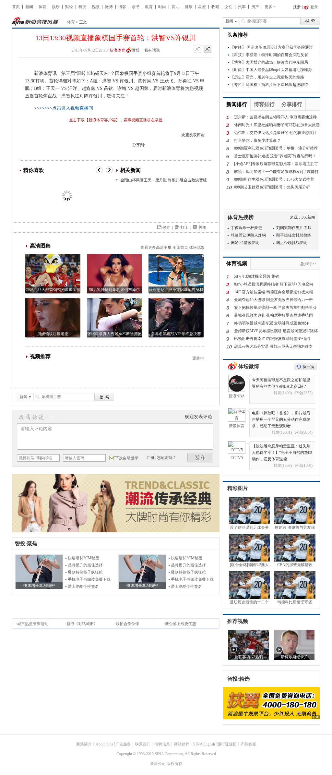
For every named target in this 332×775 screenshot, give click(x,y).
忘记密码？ (166, 457)
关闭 (202, 227)
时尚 (162, 7)
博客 (122, 7)
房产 (255, 7)
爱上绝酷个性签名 (83, 586)
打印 (184, 227)
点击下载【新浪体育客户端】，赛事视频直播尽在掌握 (115, 120)
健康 (189, 7)
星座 (202, 7)
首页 (16, 7)
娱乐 (56, 7)
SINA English (204, 744)
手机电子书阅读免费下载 (89, 579)
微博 (109, 7)
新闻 (29, 7)
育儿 (175, 7)
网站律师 (181, 744)
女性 (228, 7)
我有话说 (152, 50)
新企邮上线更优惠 (180, 624)
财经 (69, 7)
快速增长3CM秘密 (83, 558)
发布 (200, 457)
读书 (135, 7)
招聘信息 (162, 744)
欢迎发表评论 (193, 135)
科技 (82, 7)
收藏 (215, 7)
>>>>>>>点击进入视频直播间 (63, 108)
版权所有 (174, 763)
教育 (149, 7)
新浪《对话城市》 (82, 624)
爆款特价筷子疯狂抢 (85, 572)
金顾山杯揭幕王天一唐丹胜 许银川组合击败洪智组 (163, 180)
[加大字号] (207, 49)
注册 (297, 7)
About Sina (104, 744)
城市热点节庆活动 (32, 624)
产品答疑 (248, 744)
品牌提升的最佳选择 (85, 565)
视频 (96, 7)
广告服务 (123, 744)
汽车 (242, 7)
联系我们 (142, 744)
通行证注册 (227, 744)
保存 (166, 227)
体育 (42, 7)
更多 (268, 7)
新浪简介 (84, 744)
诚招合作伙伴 (127, 624)
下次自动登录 (126, 458)
